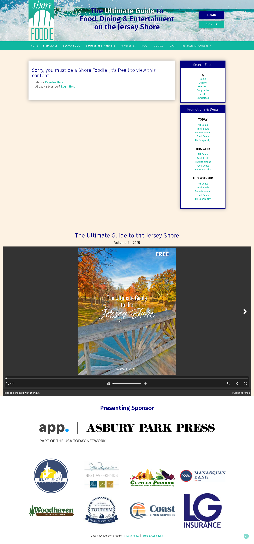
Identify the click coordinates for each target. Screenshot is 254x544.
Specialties (203, 98)
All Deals (203, 125)
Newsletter (128, 45)
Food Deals (203, 136)
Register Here (54, 82)
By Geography (203, 140)
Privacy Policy (131, 535)
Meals (203, 94)
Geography (203, 90)
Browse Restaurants (100, 45)
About (145, 45)
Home (34, 45)
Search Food (72, 45)
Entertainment (203, 132)
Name (203, 78)
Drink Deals (202, 128)
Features (203, 86)
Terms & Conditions (152, 535)
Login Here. (68, 86)
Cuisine (203, 82)
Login (211, 15)
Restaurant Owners (195, 45)
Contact (159, 45)
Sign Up (212, 24)
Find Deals (50, 45)
